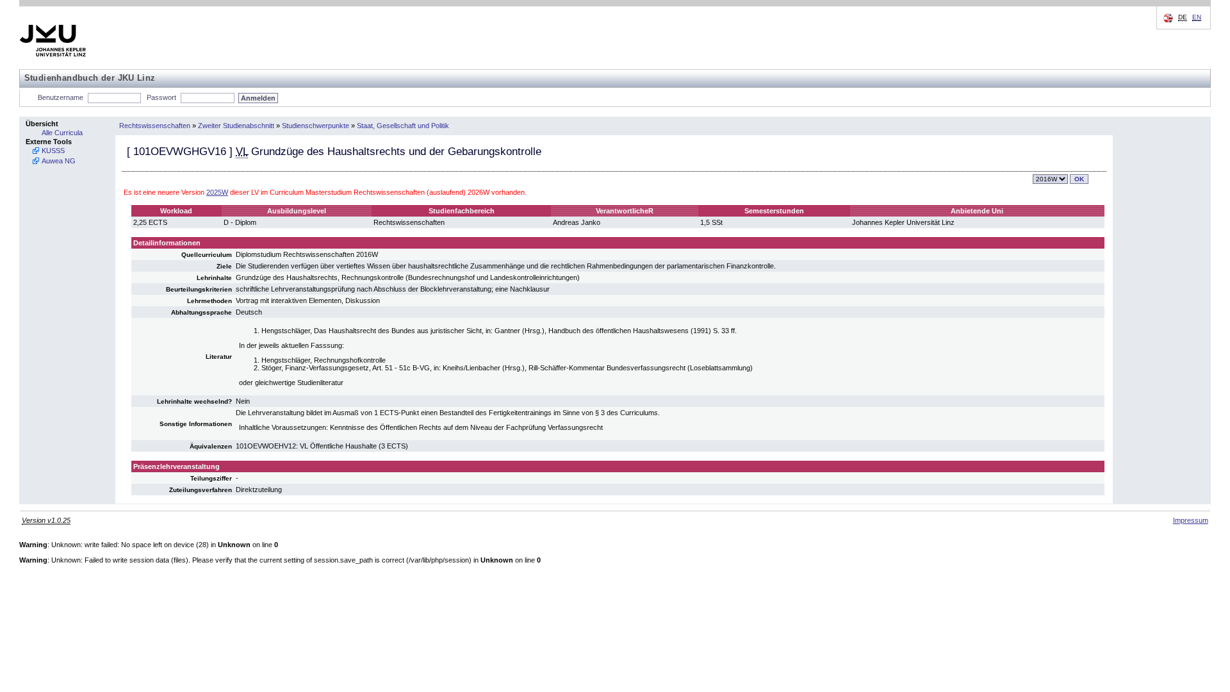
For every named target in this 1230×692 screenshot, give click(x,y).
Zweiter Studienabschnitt (236, 125)
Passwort (161, 97)
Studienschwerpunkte (315, 125)
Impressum (1190, 520)
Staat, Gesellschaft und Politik (403, 125)
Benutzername (60, 97)
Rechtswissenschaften (154, 125)
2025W (217, 192)
